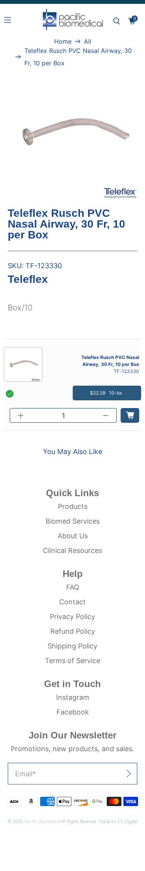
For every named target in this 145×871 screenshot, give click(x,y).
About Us (73, 536)
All (87, 41)
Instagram (72, 697)
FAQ (72, 587)
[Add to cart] (130, 415)
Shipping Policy (72, 646)
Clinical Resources (72, 550)
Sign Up (110, 774)
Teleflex (28, 279)
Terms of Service (72, 661)
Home (63, 41)
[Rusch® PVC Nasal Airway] (72, 134)
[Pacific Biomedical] (72, 21)
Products (72, 506)
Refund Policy (72, 631)
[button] (116, 21)
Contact (72, 602)
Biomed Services (73, 521)
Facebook (72, 712)
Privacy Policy (72, 616)
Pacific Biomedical (42, 821)
